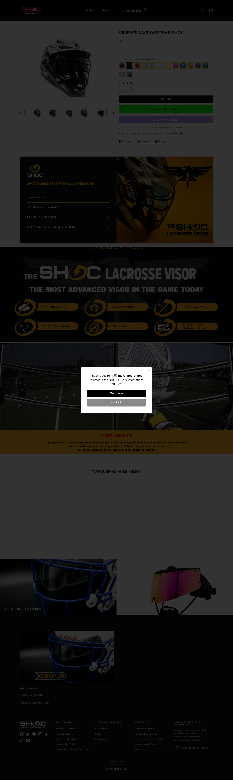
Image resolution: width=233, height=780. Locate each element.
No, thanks (117, 402)
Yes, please (116, 393)
